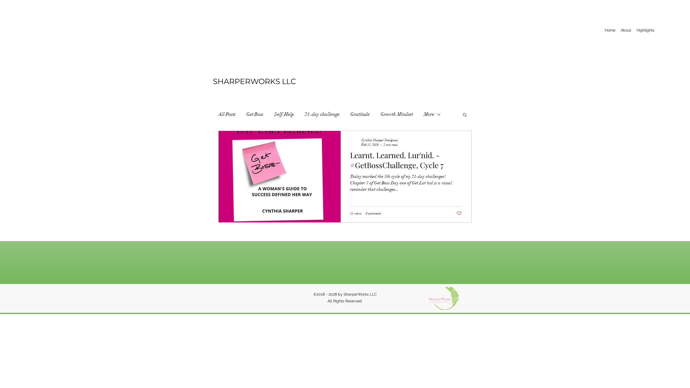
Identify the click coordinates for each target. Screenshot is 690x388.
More (429, 114)
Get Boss (254, 114)
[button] (464, 115)
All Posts (227, 114)
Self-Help (284, 114)
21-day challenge (322, 114)
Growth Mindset (397, 114)
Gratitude (360, 114)
